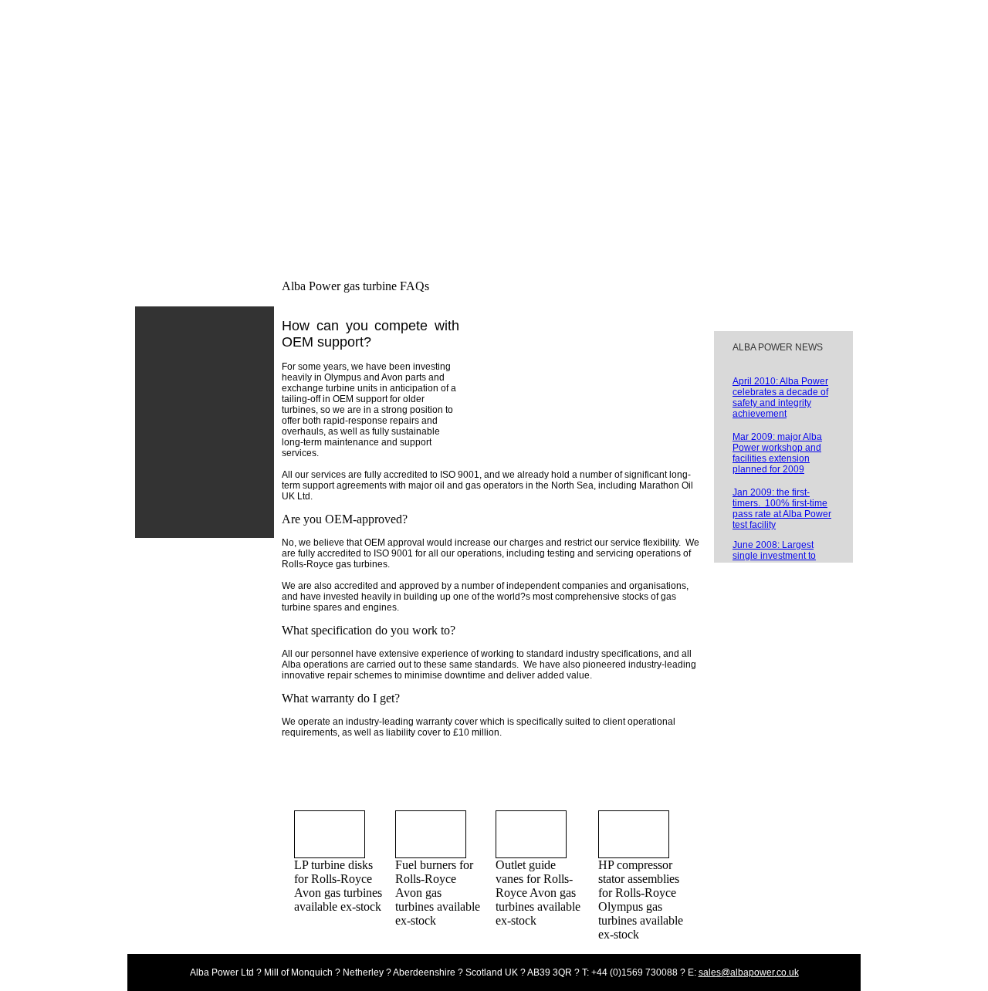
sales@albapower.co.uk (749, 972)
